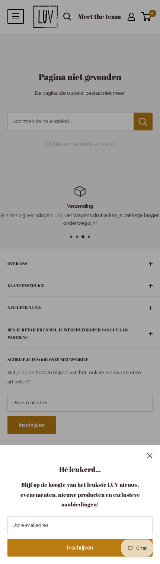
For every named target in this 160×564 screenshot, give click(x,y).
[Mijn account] (131, 17)
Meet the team (99, 16)
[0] (146, 16)
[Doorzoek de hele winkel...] (143, 121)
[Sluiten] (150, 455)
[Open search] (67, 17)
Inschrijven (80, 548)
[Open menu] (15, 16)
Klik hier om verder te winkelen (80, 144)
